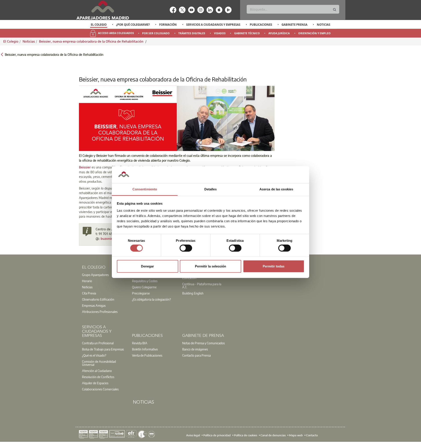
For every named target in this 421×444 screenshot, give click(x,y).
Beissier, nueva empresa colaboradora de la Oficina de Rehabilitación (91, 41)
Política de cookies (245, 435)
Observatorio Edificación (98, 299)
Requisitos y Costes (144, 281)
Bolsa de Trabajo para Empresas (103, 349)
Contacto (312, 435)
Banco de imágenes (195, 349)
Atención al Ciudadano (97, 371)
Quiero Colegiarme (144, 287)
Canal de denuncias (273, 435)
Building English (192, 293)
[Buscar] (334, 10)
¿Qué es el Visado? (94, 355)
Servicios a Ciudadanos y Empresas (213, 25)
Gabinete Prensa (294, 25)
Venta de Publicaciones (147, 355)
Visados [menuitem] (220, 33)
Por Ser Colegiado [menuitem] (156, 33)
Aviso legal (193, 435)
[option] (98, 24)
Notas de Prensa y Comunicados (203, 343)
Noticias (323, 25)
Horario (87, 281)
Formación (168, 25)
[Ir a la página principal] (103, 10)
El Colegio (99, 25)
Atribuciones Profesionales (100, 312)
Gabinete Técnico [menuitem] (247, 33)
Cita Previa (89, 293)
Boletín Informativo (145, 349)
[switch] (186, 247)
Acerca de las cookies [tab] (276, 189)
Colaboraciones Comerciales (100, 389)
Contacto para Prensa (196, 355)
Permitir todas (273, 266)
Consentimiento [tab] (144, 189)
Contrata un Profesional (98, 343)
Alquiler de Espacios (95, 383)
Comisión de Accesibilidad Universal (99, 362)
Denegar (147, 266)
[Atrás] (2, 54)
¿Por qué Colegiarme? (133, 25)
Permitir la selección (210, 266)
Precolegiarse (141, 293)
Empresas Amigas (94, 305)
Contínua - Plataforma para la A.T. (201, 285)
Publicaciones (261, 25)
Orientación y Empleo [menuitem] (314, 33)
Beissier (85, 167)
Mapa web (296, 435)
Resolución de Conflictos (98, 377)
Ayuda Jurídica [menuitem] (279, 33)
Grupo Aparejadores (95, 275)
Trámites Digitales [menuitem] (191, 33)
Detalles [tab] (210, 189)
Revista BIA (139, 343)
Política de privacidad (217, 435)
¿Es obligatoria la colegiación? (151, 299)
